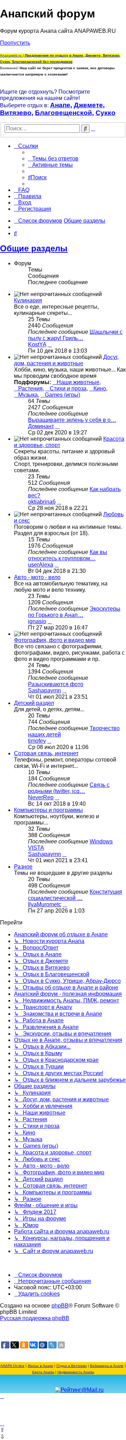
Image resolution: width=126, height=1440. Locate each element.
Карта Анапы (43, 1372)
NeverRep (41, 797)
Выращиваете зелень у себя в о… (72, 420)
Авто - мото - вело (37, 577)
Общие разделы (34, 248)
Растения (30, 388)
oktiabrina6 (42, 502)
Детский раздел (34, 703)
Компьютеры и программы (48, 810)
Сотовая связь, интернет (46, 753)
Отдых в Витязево (71, 1366)
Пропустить (15, 43)
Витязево (15, 112)
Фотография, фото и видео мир (55, 640)
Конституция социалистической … (75, 895)
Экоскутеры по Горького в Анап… (74, 612)
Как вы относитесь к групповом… (67, 555)
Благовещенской (63, 112)
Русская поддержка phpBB (34, 1318)
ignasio (37, 621)
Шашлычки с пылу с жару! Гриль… (75, 335)
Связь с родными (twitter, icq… (69, 788)
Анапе (60, 105)
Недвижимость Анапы (75, 1372)
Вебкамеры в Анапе (107, 1366)
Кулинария (28, 300)
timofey (37, 741)
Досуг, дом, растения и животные (66, 360)
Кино (99, 388)
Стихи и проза (68, 388)
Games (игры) (62, 395)
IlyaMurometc (44, 904)
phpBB (60, 1306)
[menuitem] (53, 158)
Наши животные (78, 382)
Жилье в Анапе (40, 1366)
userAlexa (40, 565)
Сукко (105, 112)
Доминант (41, 426)
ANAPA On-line (12, 1366)
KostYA (37, 344)
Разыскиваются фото (55, 684)
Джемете (88, 105)
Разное (23, 867)
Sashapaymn (44, 690)
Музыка (28, 395)
